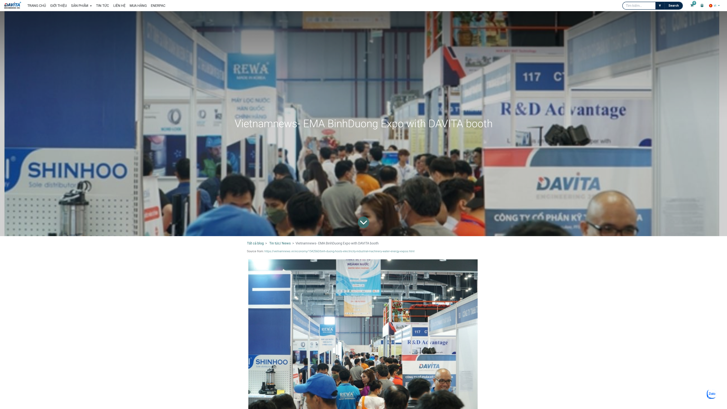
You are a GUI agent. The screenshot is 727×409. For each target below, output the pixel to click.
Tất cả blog (255, 243)
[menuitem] (36, 5)
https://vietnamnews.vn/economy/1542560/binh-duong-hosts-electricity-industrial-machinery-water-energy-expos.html (339, 251)
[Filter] (660, 5)
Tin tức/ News (280, 243)
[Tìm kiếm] (674, 5)
